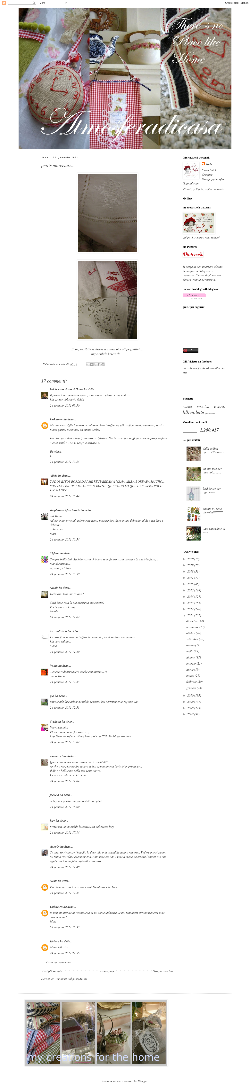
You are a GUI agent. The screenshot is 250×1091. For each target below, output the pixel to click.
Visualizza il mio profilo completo (203, 189)
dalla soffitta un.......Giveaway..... (214, 452)
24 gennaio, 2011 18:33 (64, 927)
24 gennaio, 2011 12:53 (64, 682)
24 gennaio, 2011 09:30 (64, 405)
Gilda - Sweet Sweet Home (66, 389)
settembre (192, 639)
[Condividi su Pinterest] (103, 364)
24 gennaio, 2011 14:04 (64, 781)
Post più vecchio (163, 971)
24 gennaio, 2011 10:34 (64, 461)
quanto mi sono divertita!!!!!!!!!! (213, 510)
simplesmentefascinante (65, 510)
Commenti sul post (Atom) (70, 979)
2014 (190, 596)
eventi (220, 406)
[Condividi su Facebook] (99, 364)
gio (52, 696)
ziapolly (55, 846)
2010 (190, 695)
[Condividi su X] (95, 364)
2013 (190, 603)
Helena (54, 941)
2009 (190, 701)
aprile (190, 669)
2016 (190, 584)
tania (209, 164)
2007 (190, 714)
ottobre (191, 633)
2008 (190, 708)
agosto (190, 645)
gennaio (191, 688)
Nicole (54, 588)
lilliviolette (193, 412)
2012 (190, 609)
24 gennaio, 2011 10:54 (64, 539)
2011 (190, 615)
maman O (56, 756)
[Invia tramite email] (88, 364)
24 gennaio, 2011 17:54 (64, 893)
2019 (190, 565)
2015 (190, 590)
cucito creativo (196, 406)
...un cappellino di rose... (214, 530)
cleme (53, 881)
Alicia (53, 475)
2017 (190, 577)
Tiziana (55, 553)
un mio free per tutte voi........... (212, 470)
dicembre (192, 621)
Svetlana (55, 721)
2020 (190, 559)
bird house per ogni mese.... (212, 490)
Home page (107, 971)
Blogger (142, 1081)
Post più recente (52, 971)
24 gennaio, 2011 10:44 (64, 496)
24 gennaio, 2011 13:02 (64, 742)
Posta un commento (58, 962)
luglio (190, 651)
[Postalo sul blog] (92, 364)
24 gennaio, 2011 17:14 (64, 832)
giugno (191, 657)
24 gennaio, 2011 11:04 (64, 617)
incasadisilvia (58, 631)
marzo (190, 675)
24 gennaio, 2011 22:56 (64, 953)
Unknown (56, 419)
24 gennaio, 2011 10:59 (64, 574)
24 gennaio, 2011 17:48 (64, 867)
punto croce (211, 413)
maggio (191, 663)
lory (52, 820)
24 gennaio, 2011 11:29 (64, 652)
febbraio (191, 681)
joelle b (54, 795)
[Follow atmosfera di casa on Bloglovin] (194, 297)
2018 (190, 571)
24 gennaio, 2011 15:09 (64, 807)
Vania (54, 665)
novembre (192, 627)
